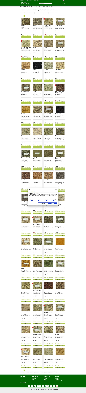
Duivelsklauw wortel (58, 289)
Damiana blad (35, 267)
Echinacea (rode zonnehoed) (48, 333)
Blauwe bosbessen (58, 113)
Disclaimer (33, 379)
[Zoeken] (51, 3)
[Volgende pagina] (29, 16)
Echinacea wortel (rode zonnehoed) (58, 334)
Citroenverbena (35, 245)
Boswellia (34, 135)
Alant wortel (34, 47)
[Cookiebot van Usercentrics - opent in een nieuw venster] (54, 189)
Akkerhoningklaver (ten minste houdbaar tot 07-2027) (26, 48)
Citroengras (57, 201)
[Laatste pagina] (31, 16)
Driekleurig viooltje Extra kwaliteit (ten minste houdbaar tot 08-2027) (37, 290)
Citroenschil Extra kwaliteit (25, 245)
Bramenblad (46, 135)
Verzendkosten (57, 379)
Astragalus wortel (58, 69)
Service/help (57, 376)
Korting (56, 377)
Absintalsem (34, 25)
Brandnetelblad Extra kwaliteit (25, 157)
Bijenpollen (23, 113)
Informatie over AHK (47, 376)
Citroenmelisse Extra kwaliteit (59, 223)
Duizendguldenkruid (24, 333)
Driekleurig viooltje (24, 289)
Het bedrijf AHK (45, 378)
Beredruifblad (35, 91)
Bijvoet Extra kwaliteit (47, 113)
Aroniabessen (35, 69)
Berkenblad (45, 91)
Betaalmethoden (57, 378)
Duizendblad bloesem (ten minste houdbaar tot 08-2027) (48, 312)
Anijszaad (45, 47)
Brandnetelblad (57, 135)
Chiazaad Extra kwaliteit (25, 201)
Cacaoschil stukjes (24, 179)
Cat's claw (34, 179)
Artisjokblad (46, 69)
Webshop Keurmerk (46, 380)
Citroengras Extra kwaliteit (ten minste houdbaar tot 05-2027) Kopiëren (37, 224)
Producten (45, 379)
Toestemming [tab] (33, 191)
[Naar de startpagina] (25, 3)
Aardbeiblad (23, 25)
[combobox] (44, 3)
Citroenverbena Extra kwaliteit (48, 245)
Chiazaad (56, 179)
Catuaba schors (46, 179)
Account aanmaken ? (50, 389)
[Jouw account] (61, 3)
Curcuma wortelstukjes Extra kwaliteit (25, 268)
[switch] (39, 200)
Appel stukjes (23, 69)
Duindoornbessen (46, 289)
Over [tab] (53, 191)
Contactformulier (55, 389)
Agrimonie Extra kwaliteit (59, 25)
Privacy (33, 380)
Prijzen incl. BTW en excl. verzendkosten (26, 35)
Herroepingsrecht (34, 378)
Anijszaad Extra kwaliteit (59, 47)
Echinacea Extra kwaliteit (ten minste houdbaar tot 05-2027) (37, 334)
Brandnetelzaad (46, 157)
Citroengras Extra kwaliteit (25, 223)
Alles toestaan (52, 203)
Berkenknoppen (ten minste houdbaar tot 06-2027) (59, 92)
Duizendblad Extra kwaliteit (59, 311)
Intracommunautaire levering (58, 380)
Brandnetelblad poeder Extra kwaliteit (37, 158)
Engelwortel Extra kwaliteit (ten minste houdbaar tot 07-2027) (25, 356)
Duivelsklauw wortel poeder (25, 311)
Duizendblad (35, 311)
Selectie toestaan (43, 203)
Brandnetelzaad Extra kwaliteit (58, 158)
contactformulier (24, 382)
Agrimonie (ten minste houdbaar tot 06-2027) (47, 26)
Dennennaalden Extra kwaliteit (60, 267)
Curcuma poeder (57, 245)
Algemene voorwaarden (34, 377)
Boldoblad (22, 135)
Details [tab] (43, 191)
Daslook (45, 267)
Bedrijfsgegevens (46, 377)
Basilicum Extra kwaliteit (25, 91)
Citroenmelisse (46, 223)
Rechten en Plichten (35, 376)
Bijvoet (34, 113)
